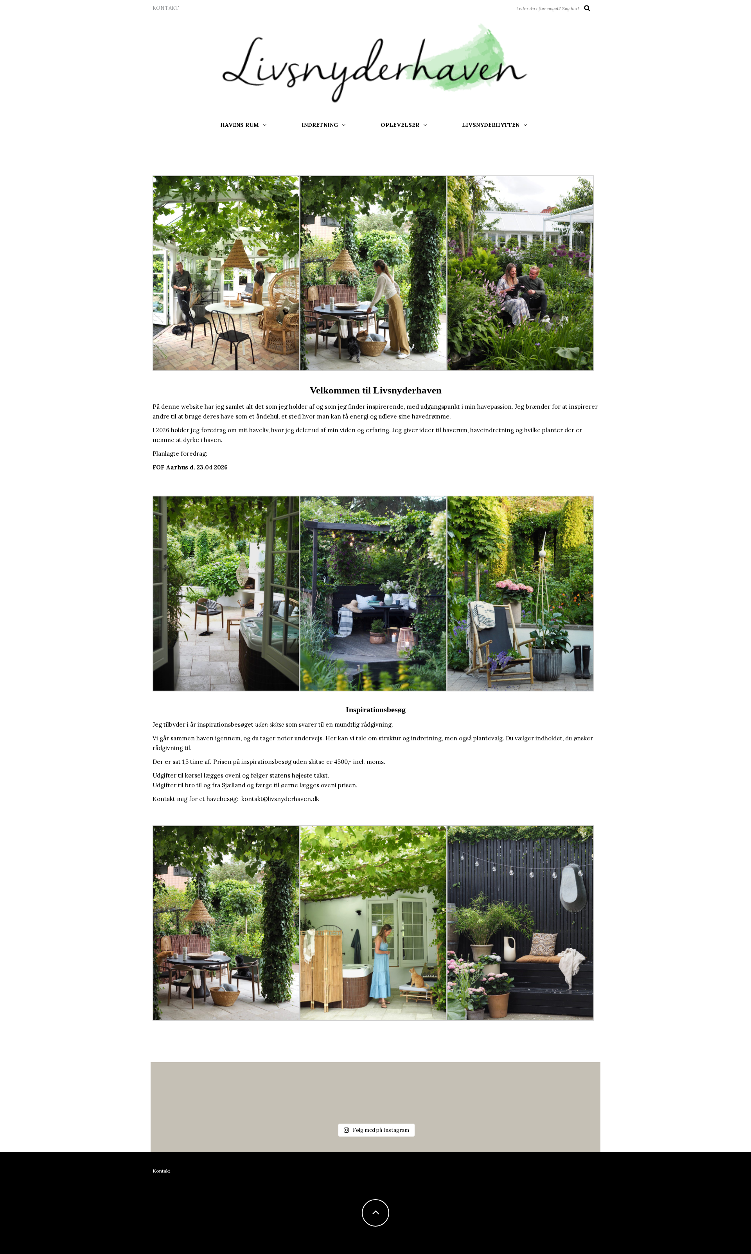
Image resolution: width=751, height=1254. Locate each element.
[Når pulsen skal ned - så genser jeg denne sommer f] (262, 1087)
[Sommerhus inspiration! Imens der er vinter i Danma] (564, 1087)
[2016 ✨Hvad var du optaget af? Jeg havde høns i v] (338, 1087)
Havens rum (239, 124)
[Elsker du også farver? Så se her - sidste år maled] (413, 1087)
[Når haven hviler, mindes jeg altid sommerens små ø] (489, 1087)
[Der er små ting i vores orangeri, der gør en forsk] (186, 1087)
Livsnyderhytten (490, 124)
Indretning (320, 124)
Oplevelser (400, 124)
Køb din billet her (177, 481)
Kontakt (166, 8)
